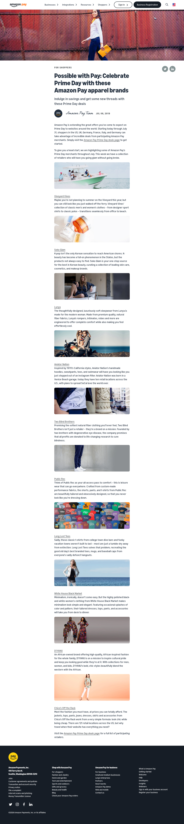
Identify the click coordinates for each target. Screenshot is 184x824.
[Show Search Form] (166, 4)
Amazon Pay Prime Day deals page (102, 139)
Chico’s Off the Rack (64, 707)
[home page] (18, 5)
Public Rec (59, 478)
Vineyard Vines (62, 196)
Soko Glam (59, 249)
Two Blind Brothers (64, 421)
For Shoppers (63, 67)
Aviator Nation (61, 364)
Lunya (57, 306)
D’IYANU (58, 650)
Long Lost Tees (62, 536)
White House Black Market (68, 593)
